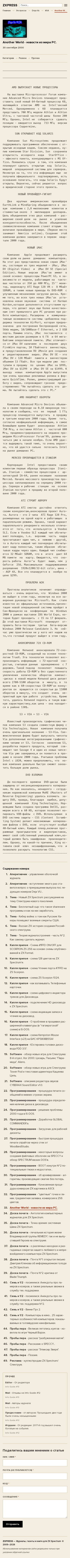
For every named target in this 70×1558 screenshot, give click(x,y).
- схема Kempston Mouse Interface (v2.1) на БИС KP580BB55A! (34, 1037)
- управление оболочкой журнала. (34, 876)
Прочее (35, 58)
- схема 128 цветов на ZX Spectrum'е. (34, 960)
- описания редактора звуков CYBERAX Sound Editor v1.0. (34, 1083)
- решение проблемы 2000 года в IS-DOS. (36, 1111)
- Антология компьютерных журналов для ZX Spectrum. (36, 1215)
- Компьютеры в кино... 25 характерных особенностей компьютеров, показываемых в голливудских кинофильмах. (37, 1319)
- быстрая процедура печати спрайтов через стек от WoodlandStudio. (36, 1142)
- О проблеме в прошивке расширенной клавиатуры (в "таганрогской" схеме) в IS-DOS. (38, 1025)
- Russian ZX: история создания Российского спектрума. (37, 928)
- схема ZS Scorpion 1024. (34, 977)
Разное (23, 58)
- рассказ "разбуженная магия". (37, 1338)
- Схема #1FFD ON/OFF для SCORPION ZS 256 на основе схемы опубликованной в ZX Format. (38, 949)
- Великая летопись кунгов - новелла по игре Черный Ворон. (38, 1330)
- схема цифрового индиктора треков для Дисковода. (37, 995)
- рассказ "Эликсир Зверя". (34, 1349)
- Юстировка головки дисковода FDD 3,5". (37, 1046)
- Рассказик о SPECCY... (32, 1344)
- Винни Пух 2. (25, 1309)
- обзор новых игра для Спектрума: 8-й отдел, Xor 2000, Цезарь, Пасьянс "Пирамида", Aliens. (38, 1058)
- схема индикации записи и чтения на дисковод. (36, 1014)
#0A (47, 10)
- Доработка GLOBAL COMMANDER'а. (36, 1121)
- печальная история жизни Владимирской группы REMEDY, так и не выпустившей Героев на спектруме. (38, 1236)
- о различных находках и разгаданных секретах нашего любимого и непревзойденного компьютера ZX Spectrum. (38, 1250)
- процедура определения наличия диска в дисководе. (38, 1102)
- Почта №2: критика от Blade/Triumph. (34, 1275)
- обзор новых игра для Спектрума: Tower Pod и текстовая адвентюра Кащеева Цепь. (38, 1071)
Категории (8, 58)
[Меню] (65, 5)
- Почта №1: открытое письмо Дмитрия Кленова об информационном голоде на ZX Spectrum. (38, 1263)
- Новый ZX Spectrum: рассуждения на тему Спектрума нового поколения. (37, 899)
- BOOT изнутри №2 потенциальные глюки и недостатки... (38, 1167)
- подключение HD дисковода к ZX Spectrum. (37, 1004)
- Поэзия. (24, 1355)
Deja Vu (35, 10)
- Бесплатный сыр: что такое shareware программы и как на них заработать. (37, 908)
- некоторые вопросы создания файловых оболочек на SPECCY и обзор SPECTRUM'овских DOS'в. (36, 1156)
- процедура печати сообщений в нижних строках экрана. (38, 1092)
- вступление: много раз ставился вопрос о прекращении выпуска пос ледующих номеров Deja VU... (38, 887)
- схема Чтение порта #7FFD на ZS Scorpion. (38, 970)
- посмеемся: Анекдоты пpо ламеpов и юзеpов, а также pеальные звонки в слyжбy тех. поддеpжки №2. (37, 1300)
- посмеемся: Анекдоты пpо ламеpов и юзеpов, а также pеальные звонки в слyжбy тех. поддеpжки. (37, 1286)
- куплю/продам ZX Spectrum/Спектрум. (34, 1362)
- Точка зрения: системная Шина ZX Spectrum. (35, 1225)
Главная (7, 10)
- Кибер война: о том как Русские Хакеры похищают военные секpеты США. (36, 918)
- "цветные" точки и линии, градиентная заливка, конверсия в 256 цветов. (37, 1198)
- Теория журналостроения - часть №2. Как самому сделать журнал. (37, 937)
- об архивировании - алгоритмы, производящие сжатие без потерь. (38, 1177)
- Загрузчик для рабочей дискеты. (38, 1131)
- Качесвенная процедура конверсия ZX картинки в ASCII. (36, 1186)
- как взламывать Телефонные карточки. (38, 985)
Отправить (12, 1524)
